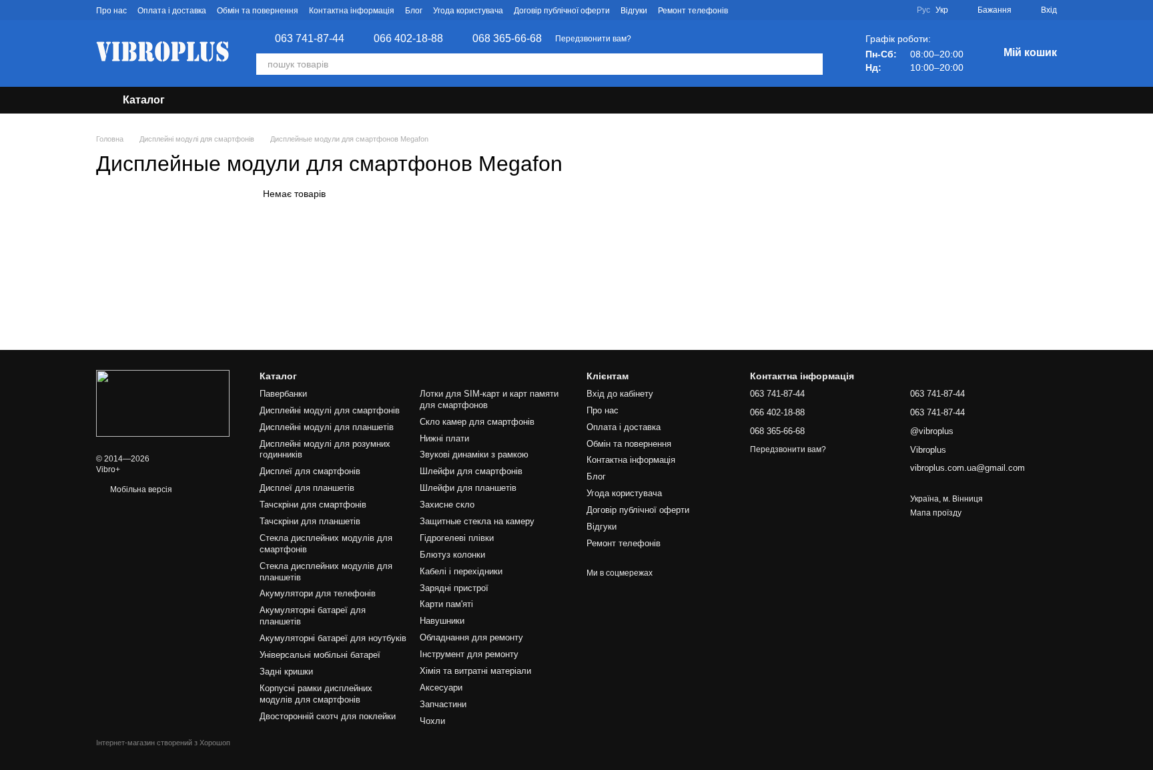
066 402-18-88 (408, 38)
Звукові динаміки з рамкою (474, 454)
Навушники (442, 621)
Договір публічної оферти (562, 10)
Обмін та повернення (257, 10)
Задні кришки (286, 671)
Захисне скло (447, 505)
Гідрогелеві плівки (457, 538)
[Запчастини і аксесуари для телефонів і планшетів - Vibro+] (163, 402)
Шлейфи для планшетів (468, 488)
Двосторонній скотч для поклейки (328, 716)
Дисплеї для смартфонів (310, 471)
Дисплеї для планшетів (307, 488)
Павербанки (283, 394)
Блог (413, 10)
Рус (923, 10)
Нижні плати (444, 438)
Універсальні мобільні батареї (320, 655)
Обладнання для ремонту (471, 637)
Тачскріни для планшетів (310, 521)
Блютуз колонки (452, 555)
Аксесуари (441, 688)
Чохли (432, 721)
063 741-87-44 (309, 38)
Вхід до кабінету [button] (620, 394)
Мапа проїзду (936, 513)
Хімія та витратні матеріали (475, 671)
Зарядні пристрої (454, 588)
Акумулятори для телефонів (318, 593)
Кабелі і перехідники (461, 571)
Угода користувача (468, 10)
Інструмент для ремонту (469, 654)
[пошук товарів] (812, 64)
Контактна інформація (351, 10)
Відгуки (634, 10)
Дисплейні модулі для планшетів (327, 427)
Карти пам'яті (446, 604)
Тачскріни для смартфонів (313, 505)
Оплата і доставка (171, 10)
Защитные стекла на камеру (477, 521)
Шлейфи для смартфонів (471, 471)
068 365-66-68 (507, 38)
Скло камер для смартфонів (477, 422)
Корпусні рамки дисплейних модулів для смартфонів (316, 694)
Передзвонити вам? (593, 38)
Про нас (111, 10)
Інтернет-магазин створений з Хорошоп (163, 743)
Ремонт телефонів (693, 10)
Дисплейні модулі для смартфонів (330, 410)
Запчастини (443, 704)
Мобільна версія (140, 489)
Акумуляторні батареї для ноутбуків (333, 638)
